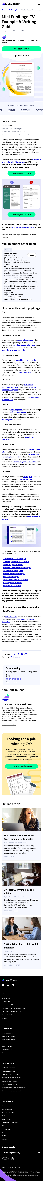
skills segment (16, 410)
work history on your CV (26, 360)
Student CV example (12, 586)
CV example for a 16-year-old (11, 1078)
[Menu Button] (39, 4)
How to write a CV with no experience (13, 1008)
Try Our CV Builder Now (21, 766)
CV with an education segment (17, 386)
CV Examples (14, 10)
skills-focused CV (26, 372)
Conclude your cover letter (25, 462)
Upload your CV (21, 55)
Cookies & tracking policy (10, 1122)
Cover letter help (7, 1053)
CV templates (6, 998)
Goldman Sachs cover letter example (13, 1088)
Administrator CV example (14, 559)
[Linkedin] (8, 985)
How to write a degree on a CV (11, 1011)
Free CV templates (7, 1015)
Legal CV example (11, 577)
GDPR (3, 1126)
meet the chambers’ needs (13, 350)
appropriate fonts (25, 479)
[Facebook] (3, 985)
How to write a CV (7, 1005)
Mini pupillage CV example (12, 129)
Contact (4, 1136)
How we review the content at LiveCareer (18, 135)
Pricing (4, 1132)
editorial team (11, 617)
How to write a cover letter (10, 1043)
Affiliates (4, 1139)
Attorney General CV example (16, 562)
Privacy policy (6, 1119)
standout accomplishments (24, 345)
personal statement (25, 340)
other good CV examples (23, 227)
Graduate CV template (13, 571)
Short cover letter (7, 1049)
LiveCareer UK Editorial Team (13, 41)
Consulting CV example (13, 565)
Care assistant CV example (10, 1074)
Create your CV (21, 49)
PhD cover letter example (9, 1081)
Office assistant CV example (15, 580)
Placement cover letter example (12, 1091)
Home (4, 10)
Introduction (7, 126)
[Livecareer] (10, 980)
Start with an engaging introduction (20, 455)
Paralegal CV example (12, 583)
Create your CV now (21, 173)
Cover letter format (7, 1046)
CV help (4, 1018)
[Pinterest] (13, 985)
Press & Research (7, 1109)
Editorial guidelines (8, 1112)
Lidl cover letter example (9, 1084)
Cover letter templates (9, 1036)
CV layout (27, 477)
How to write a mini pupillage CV (14, 132)
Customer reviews (7, 1116)
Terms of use (6, 1129)
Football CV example (8, 1068)
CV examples (6, 1001)
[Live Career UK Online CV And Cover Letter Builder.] (11, 4)
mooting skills (7, 419)
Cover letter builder (7, 1033)
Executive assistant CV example (17, 568)
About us (4, 1106)
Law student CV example (14, 574)
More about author (9, 725)
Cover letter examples (8, 1040)
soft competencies (18, 412)
